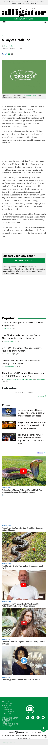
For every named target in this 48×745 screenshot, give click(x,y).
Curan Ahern (29, 379)
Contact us (6, 703)
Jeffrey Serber (9, 341)
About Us (5, 701)
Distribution (7, 720)
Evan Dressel (8, 354)
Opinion (4, 36)
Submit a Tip (7, 726)
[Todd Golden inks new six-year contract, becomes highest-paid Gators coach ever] (9, 437)
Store (19, 3)
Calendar (9, 388)
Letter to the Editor (10, 724)
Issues (14, 3)
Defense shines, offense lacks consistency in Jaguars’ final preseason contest (32, 413)
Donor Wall (7, 709)
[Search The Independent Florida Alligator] (45, 22)
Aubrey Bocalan (30, 95)
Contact (25, 2)
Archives (5, 722)
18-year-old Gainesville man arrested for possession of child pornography (32, 425)
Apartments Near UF (29, 3)
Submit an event (38, 396)
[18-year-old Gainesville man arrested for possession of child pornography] (9, 425)
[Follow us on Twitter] (28, 717)
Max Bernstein (19, 379)
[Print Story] (12, 54)
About (5, 2)
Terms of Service (9, 711)
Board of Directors (15, 2)
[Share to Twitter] (6, 54)
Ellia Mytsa (7, 328)
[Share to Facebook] (3, 54)
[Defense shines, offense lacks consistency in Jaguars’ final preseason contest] (9, 412)
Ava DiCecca (8, 379)
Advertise (40, 2)
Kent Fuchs (8, 46)
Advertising (7, 705)
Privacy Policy (8, 713)
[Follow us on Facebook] (33, 717)
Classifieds (32, 2)
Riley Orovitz (41, 379)
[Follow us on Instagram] (38, 717)
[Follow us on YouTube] (43, 717)
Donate (5, 707)
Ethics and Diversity (10, 718)
